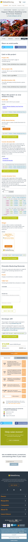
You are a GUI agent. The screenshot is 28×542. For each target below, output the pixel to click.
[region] (14, 535)
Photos (17, 38)
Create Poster (7, 307)
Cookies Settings (13, 540)
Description (4, 293)
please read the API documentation (15, 328)
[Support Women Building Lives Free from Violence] (8, 241)
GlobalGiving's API (16, 323)
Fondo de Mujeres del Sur (14, 16)
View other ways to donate (14, 403)
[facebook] (7, 490)
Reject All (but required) (14, 537)
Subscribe (14, 464)
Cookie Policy (21, 532)
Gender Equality (7, 9)
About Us (4, 510)
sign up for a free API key (10, 330)
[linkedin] (20, 490)
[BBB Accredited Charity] (14, 525)
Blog (23, 5)
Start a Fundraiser (14, 440)
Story (3, 38)
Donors (3, 496)
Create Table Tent (8, 311)
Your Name (4, 286)
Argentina (14, 9)
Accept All (14, 534)
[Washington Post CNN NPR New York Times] (14, 521)
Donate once (7, 358)
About (10, 5)
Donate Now (14, 353)
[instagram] (13, 490)
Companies (19, 5)
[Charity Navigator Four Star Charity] (5, 525)
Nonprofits (14, 5)
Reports (10, 38)
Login (24, 2)
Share (24, 38)
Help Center (14, 485)
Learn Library (6, 514)
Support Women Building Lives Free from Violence (8, 235)
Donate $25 (5, 158)
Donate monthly (21, 357)
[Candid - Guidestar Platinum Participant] (9, 525)
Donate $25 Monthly (8, 160)
